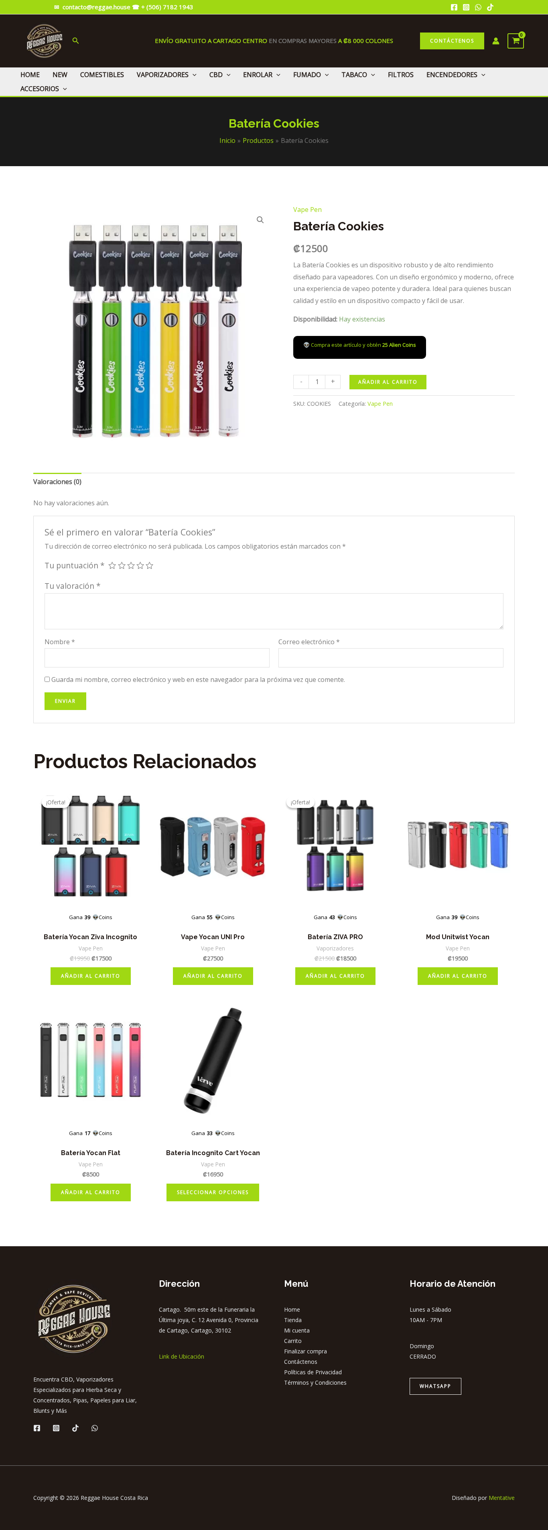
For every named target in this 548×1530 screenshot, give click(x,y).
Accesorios (39, 88)
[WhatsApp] (478, 7)
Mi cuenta (297, 1330)
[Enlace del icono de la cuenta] (495, 41)
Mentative (502, 1498)
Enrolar (257, 74)
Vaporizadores (163, 74)
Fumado (307, 74)
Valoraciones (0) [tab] (57, 481)
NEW (60, 74)
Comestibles (102, 74)
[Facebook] (454, 7)
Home (30, 74)
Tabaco (354, 74)
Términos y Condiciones (315, 1382)
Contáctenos (300, 1361)
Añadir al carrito (388, 381)
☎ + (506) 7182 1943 (163, 7)
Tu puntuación (75, 565)
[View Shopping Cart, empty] (515, 41)
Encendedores (451, 74)
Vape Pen (307, 209)
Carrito (293, 1341)
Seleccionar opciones (213, 1192)
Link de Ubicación (181, 1356)
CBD (216, 74)
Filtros (401, 74)
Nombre (60, 641)
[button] (260, 220)
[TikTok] (490, 7)
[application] (193, 75)
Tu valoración (73, 585)
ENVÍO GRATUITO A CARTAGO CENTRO (212, 41)
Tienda (293, 1320)
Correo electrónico (309, 641)
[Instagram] (466, 7)
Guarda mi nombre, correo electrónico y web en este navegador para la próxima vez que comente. (198, 679)
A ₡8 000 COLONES (365, 41)
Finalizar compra (305, 1351)
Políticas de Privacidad (313, 1372)
